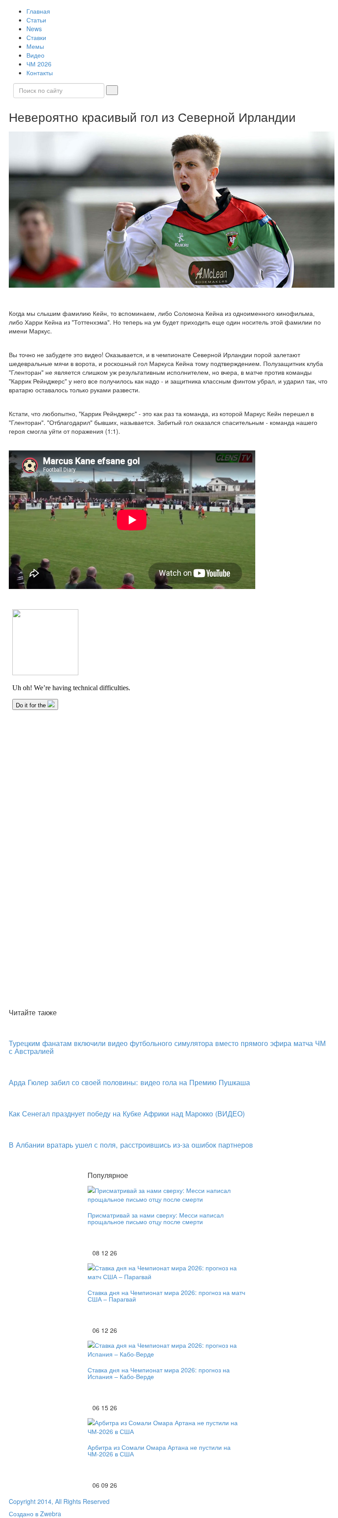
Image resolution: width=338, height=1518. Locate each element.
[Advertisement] (169, 939)
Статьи (36, 19)
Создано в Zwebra (35, 1513)
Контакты (39, 72)
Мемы (35, 46)
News (34, 28)
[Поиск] (112, 90)
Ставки (36, 37)
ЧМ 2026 (38, 63)
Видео (35, 55)
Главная (38, 11)
